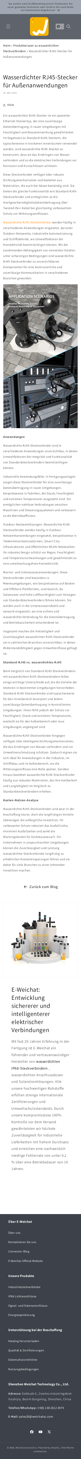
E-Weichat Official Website (25, 1261)
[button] (8, 26)
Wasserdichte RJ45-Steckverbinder (27, 222)
